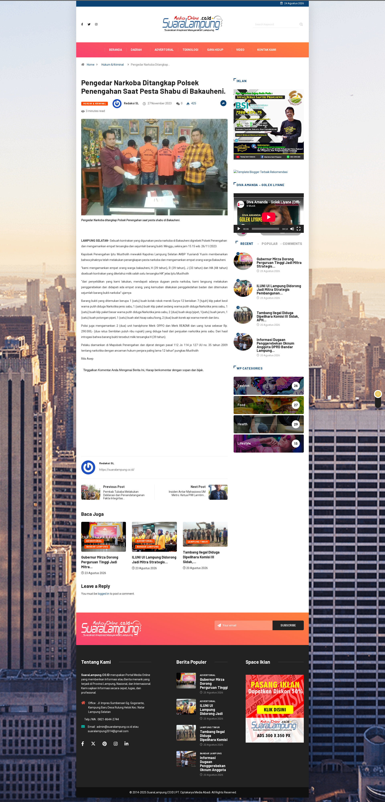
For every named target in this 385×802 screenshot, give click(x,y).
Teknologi (190, 49)
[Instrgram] (96, 24)
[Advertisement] (154, 422)
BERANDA (115, 49)
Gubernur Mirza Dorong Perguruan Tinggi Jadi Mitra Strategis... (279, 262)
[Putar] (239, 229)
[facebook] (82, 24)
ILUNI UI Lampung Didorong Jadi (211, 709)
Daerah (136, 49)
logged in (103, 593)
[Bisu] (292, 229)
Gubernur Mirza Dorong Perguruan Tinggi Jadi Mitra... (201, 562)
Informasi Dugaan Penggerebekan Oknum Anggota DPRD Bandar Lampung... (275, 345)
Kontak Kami (266, 49)
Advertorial (164, 49)
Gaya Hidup (215, 49)
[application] (269, 213)
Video (240, 49)
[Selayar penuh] (299, 229)
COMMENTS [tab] (292, 244)
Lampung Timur (147, 541)
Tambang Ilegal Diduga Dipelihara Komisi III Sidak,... (150, 557)
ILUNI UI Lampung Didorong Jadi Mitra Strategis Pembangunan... (279, 289)
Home (90, 64)
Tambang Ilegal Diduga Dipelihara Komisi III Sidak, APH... (278, 316)
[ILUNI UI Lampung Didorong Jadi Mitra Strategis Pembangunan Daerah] (186, 706)
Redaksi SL (131, 103)
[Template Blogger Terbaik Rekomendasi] (261, 171)
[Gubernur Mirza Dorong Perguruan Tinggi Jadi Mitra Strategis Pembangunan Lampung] (186, 680)
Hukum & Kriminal (112, 64)
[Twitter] (89, 24)
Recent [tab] (246, 244)
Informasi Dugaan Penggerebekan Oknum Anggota (213, 763)
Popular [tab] (270, 244)
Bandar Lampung (97, 547)
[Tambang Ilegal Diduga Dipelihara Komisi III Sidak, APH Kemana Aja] (186, 733)
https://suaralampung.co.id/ (117, 469)
